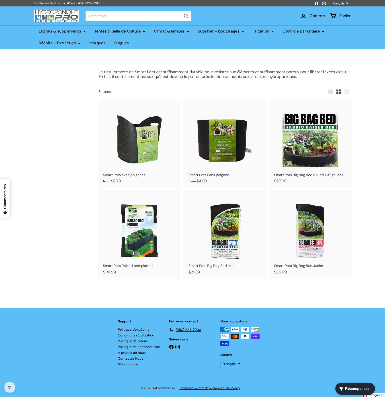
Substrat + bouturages (219, 31)
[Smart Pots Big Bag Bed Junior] (310, 234)
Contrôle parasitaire (302, 31)
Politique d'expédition (135, 329)
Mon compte (128, 364)
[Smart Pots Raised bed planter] (139, 234)
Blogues (121, 43)
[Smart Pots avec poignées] (139, 144)
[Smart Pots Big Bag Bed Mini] (224, 234)
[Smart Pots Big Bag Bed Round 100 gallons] (310, 144)
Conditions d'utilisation (136, 335)
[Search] (186, 16)
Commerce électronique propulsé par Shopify (210, 388)
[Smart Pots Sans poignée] (224, 144)
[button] (373, 395)
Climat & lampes (170, 31)
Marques (97, 43)
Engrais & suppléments (60, 31)
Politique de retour (132, 341)
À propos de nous (132, 352)
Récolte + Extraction (58, 43)
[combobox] (138, 16)
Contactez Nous (130, 358)
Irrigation (261, 31)
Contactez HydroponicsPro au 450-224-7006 (67, 3)
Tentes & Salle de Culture (118, 31)
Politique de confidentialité (139, 347)
